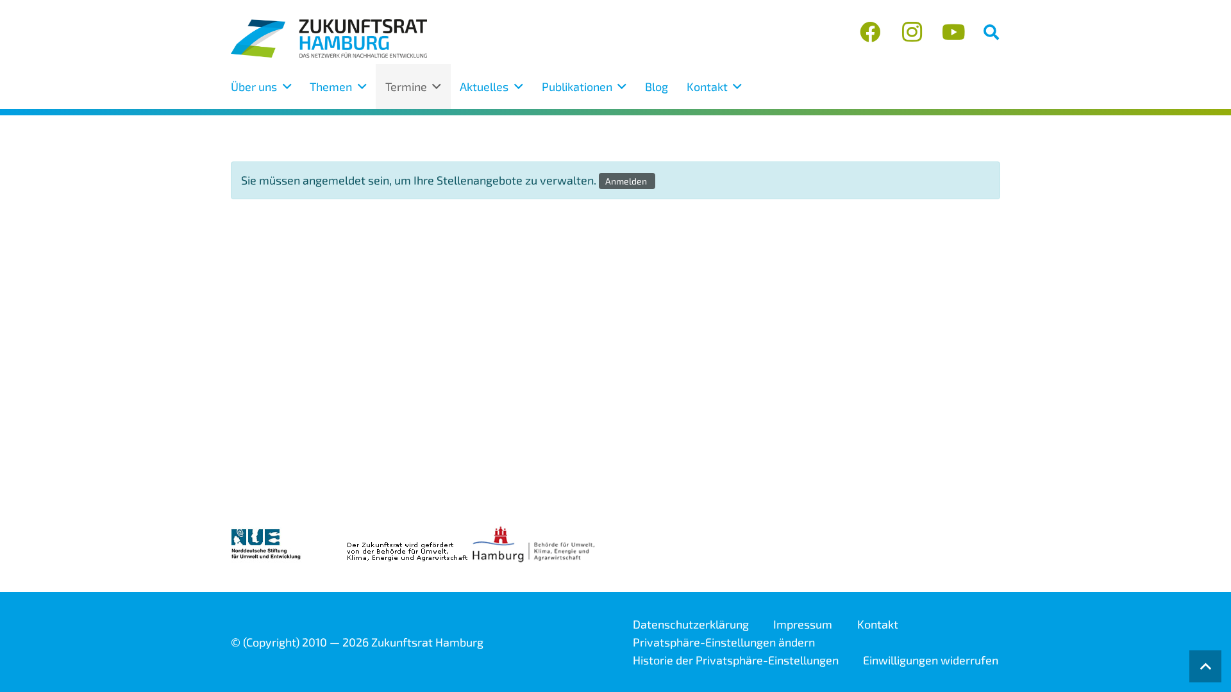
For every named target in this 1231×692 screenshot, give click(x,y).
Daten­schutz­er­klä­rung (691, 624)
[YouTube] (953, 32)
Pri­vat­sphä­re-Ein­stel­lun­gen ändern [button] (724, 642)
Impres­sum (802, 624)
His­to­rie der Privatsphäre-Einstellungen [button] (736, 660)
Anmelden (627, 181)
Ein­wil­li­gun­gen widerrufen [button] (930, 660)
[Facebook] (870, 32)
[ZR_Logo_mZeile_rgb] (329, 38)
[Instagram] (912, 32)
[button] (991, 32)
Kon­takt (877, 624)
